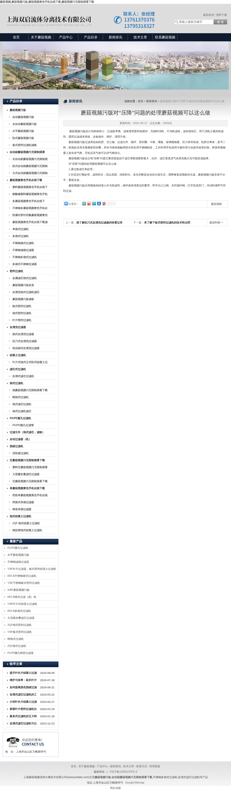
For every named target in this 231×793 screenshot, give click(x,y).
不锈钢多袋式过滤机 (24, 257)
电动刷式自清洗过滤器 (25, 348)
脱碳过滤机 (16, 446)
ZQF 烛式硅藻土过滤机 (26, 523)
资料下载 (221, 14)
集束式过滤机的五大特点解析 (23, 717)
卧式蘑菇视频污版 (23, 138)
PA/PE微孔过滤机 (20, 418)
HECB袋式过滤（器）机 (21, 596)
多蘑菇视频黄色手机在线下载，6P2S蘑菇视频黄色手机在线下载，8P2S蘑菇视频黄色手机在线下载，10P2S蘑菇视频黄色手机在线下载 (30, 201)
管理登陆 (154, 766)
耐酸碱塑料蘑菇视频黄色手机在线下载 (30, 194)
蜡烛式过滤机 (20, 397)
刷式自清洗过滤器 (23, 334)
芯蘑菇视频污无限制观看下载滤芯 (30, 482)
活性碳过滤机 (20, 453)
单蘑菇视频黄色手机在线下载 (27, 488)
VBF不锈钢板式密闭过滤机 (23, 582)
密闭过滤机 (16, 271)
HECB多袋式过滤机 (19, 610)
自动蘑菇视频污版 (23, 117)
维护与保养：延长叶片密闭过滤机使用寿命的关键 (23, 680)
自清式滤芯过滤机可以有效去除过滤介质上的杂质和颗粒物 (23, 724)
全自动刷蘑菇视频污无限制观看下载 (30, 159)
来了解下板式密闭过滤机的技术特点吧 (167, 222)
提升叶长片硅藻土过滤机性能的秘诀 (23, 673)
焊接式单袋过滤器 (23, 502)
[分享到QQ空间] (83, 203)
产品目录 (90, 37)
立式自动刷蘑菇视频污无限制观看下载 (30, 173)
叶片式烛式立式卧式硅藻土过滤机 (30, 363)
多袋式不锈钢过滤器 (24, 264)
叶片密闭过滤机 (21, 320)
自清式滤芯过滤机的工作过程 (23, 695)
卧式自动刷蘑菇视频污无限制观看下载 (30, 166)
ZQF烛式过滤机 (16, 646)
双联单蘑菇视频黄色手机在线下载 (30, 496)
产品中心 (66, 37)
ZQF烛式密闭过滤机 (19, 624)
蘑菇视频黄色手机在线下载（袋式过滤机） (26, 180)
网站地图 (115, 788)
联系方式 (141, 766)
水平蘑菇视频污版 (23, 131)
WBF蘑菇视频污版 (18, 589)
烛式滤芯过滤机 (21, 404)
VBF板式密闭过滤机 (19, 631)
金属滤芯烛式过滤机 (24, 278)
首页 (16, 37)
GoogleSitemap (134, 782)
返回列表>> (216, 222)
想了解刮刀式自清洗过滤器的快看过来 (99, 222)
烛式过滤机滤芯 (21, 411)
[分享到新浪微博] (88, 203)
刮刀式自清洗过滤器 (24, 341)
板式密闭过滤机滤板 (24, 145)
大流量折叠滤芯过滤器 (25, 474)
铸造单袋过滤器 (21, 509)
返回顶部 (216, 204)
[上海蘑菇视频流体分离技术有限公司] (84, 14)
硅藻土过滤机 (18, 355)
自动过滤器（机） (20, 439)
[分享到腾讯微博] (93, 203)
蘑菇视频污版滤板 (23, 299)
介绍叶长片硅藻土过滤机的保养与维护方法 (23, 702)
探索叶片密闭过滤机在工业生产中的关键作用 (23, 709)
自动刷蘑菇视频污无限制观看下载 (27, 152)
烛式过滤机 (16, 383)
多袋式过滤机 (20, 236)
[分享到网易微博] (103, 203)
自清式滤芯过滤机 (23, 376)
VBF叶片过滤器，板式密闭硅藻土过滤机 (31, 568)
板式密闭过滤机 (21, 306)
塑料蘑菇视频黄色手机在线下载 (30, 187)
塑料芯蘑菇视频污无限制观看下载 (30, 468)
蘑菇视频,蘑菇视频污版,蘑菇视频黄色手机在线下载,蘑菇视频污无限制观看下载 (47, 1)
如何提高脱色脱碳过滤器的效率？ (23, 688)
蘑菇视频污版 (18, 110)
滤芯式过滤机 (18, 369)
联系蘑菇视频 (165, 37)
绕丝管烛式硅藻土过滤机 (27, 530)
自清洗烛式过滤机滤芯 (25, 292)
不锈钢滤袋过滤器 (23, 250)
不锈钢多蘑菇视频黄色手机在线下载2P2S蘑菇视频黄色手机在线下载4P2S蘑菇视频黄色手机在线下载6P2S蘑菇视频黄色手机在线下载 (30, 208)
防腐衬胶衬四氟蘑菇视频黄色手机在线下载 (30, 216)
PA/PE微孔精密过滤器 (20, 653)
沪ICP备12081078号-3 (123, 771)
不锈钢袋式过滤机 (23, 243)
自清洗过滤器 (18, 327)
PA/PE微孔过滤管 (23, 425)
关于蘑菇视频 (41, 37)
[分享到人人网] (98, 203)
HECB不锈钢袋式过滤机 (21, 575)
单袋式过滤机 (20, 229)
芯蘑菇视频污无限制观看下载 (27, 460)
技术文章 (140, 37)
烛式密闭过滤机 (21, 313)
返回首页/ (209, 14)
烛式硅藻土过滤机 (20, 516)
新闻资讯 (115, 37)
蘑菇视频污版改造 (23, 285)
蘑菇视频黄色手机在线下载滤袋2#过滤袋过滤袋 (30, 223)
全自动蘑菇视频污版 (24, 124)
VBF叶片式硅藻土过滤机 (22, 603)
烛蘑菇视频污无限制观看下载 (30, 390)
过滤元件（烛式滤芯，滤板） (27, 432)
